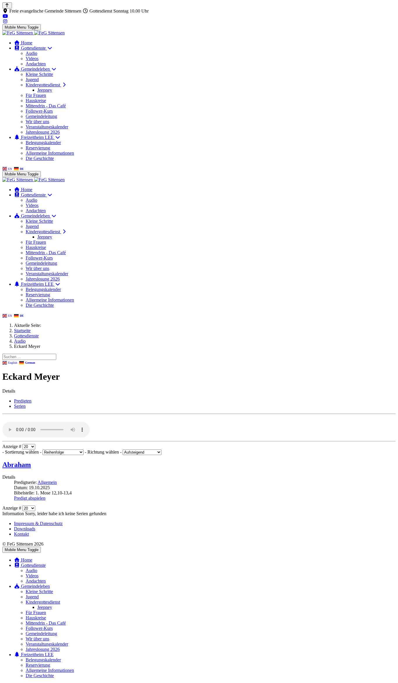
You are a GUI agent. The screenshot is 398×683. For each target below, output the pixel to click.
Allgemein (47, 482)
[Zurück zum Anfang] (7, 5)
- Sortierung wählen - (22, 451)
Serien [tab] (20, 406)
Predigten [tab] (22, 400)
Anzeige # (12, 446)
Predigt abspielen (29, 498)
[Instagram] (5, 21)
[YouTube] (5, 16)
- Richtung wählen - (104, 451)
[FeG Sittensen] (33, 32)
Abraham (16, 464)
